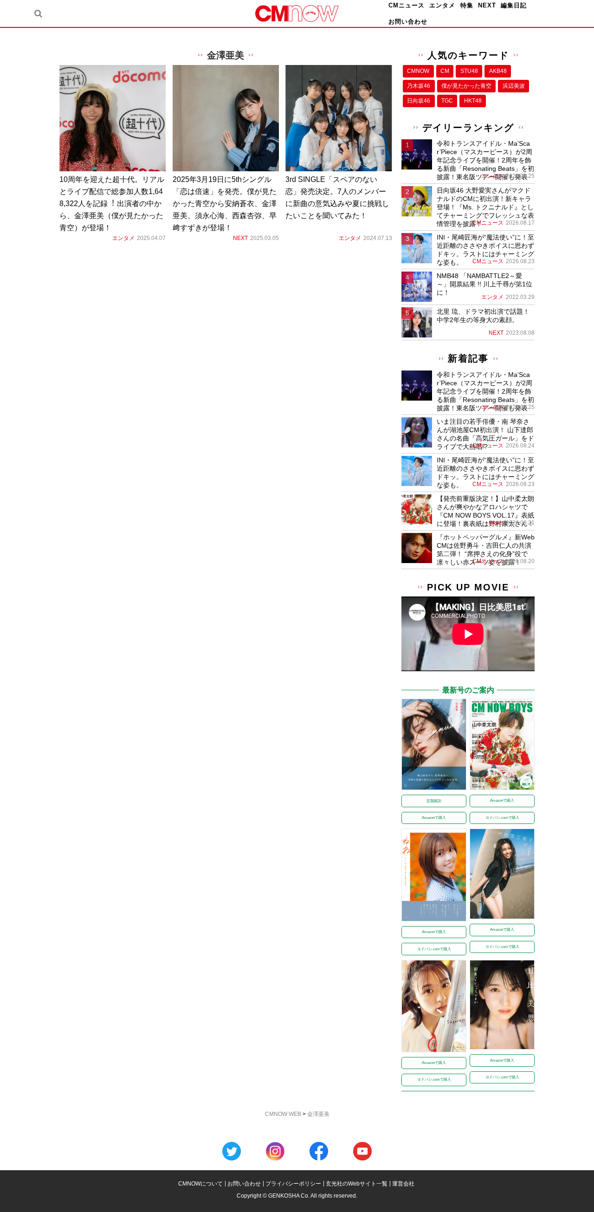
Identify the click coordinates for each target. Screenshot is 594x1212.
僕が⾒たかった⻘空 (466, 86)
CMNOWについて (200, 1183)
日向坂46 (418, 100)
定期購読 (433, 801)
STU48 (469, 71)
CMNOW (418, 71)
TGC (447, 100)
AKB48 (498, 71)
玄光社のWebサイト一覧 (356, 1183)
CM (444, 71)
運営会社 (403, 1183)
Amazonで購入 (434, 818)
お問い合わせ (407, 21)
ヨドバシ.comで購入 (502, 818)
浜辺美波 (514, 86)
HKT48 (473, 100)
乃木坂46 (418, 86)
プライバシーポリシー (293, 1183)
